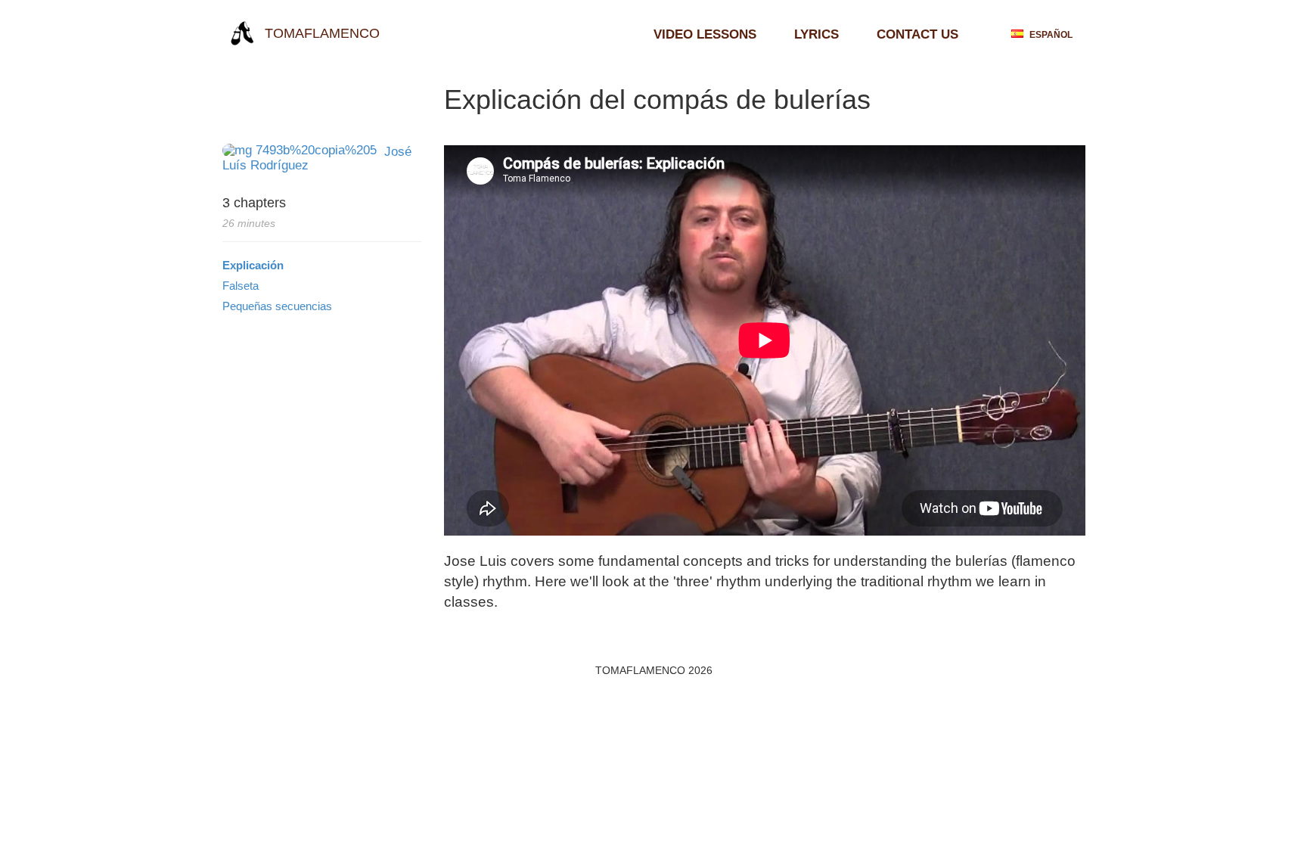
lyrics (816, 34)
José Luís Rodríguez (316, 158)
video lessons (705, 34)
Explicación (253, 265)
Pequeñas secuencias (277, 306)
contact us (917, 34)
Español (1050, 34)
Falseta (240, 285)
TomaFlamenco (320, 33)
